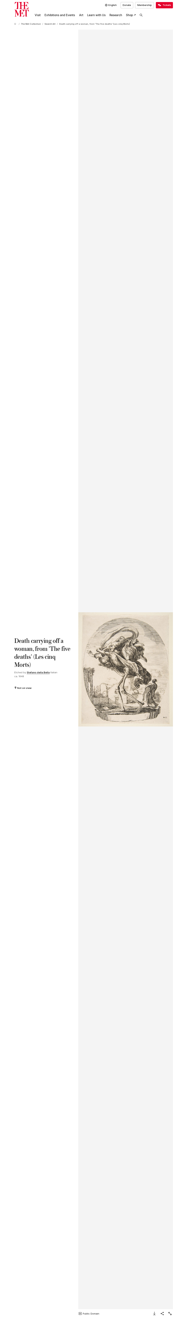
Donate (127, 5)
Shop (129, 15)
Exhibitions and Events (60, 15)
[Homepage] (21, 9)
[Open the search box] (141, 15)
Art (81, 15)
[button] (125, 669)
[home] (15, 24)
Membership (144, 5)
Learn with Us (96, 15)
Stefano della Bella (38, 672)
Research (115, 15)
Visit (38, 15)
